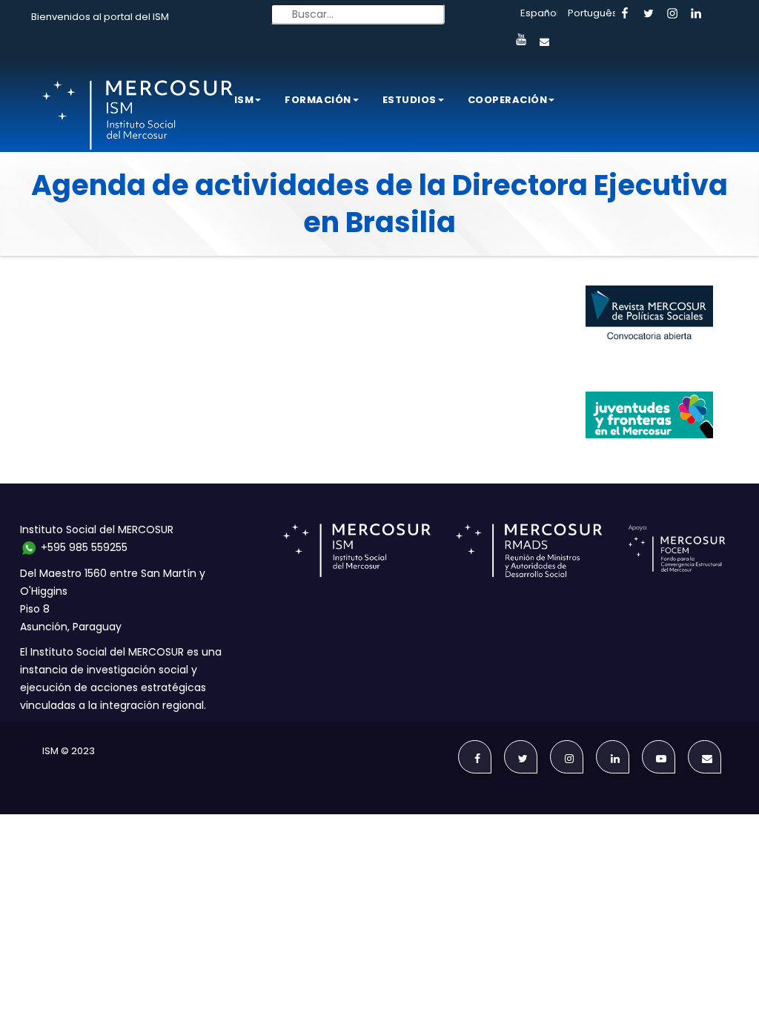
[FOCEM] (679, 549)
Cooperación (508, 100)
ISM (244, 100)
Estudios (409, 100)
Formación (318, 100)
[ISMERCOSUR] (362, 549)
